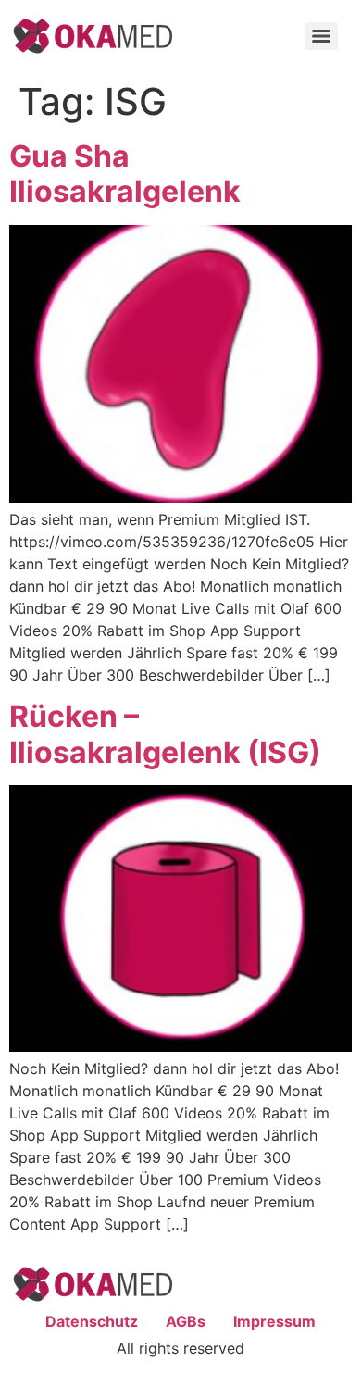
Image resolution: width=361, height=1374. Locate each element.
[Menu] (321, 36)
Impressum (274, 1321)
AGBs (185, 1321)
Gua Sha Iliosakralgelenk (125, 173)
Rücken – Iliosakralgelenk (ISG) (165, 733)
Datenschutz (91, 1321)
